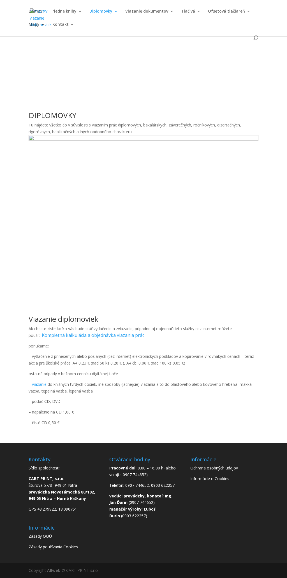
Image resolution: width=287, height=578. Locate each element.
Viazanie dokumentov (146, 11)
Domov (35, 11)
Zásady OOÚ (40, 536)
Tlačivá (188, 11)
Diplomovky (100, 11)
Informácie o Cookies (209, 478)
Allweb (54, 570)
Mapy (34, 24)
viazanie (39, 384)
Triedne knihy (63, 11)
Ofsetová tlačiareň (226, 11)
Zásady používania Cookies (53, 546)
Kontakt (60, 24)
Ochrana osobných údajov (214, 468)
